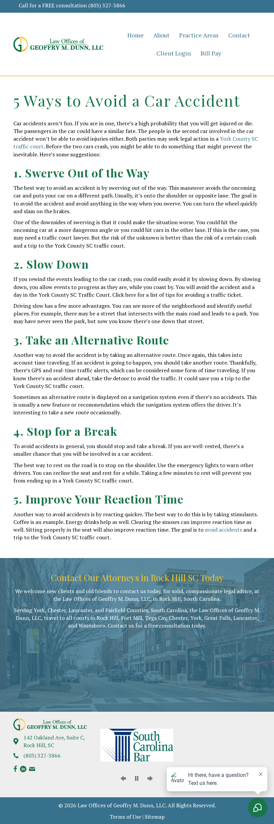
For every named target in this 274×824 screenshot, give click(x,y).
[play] (136, 778)
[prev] (123, 778)
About (161, 35)
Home (135, 35)
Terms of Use (125, 816)
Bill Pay (210, 53)
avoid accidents (223, 529)
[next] (150, 778)
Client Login (173, 53)
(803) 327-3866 (106, 5)
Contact (239, 35)
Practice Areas (199, 35)
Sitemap (155, 816)
